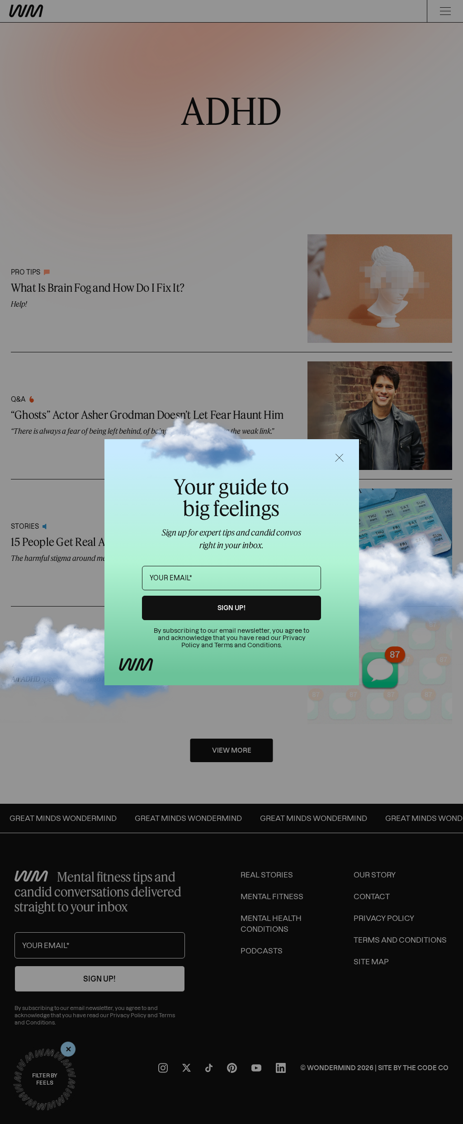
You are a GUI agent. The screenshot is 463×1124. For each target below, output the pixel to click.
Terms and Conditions (247, 645)
